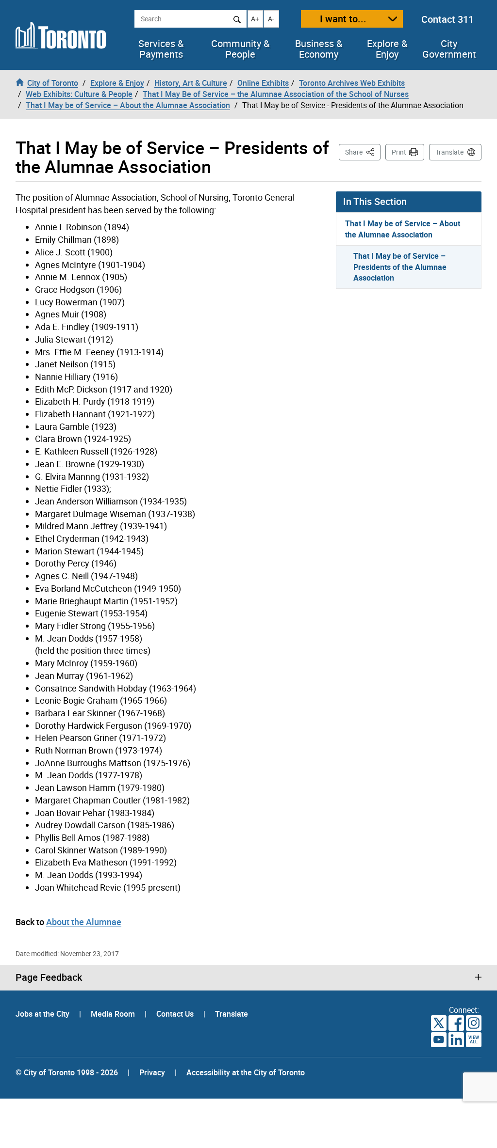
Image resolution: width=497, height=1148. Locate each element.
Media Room (114, 1013)
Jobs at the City (43, 1013)
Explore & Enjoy (387, 49)
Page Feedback (49, 977)
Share (363, 152)
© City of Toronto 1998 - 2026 (67, 1072)
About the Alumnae (83, 922)
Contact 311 (447, 19)
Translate (449, 152)
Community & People (240, 49)
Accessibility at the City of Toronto (245, 1072)
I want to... (343, 18)
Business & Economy (318, 49)
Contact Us (176, 1013)
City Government (449, 49)
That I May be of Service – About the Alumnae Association (402, 229)
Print (399, 152)
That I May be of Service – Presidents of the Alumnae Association (400, 267)
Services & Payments (160, 49)
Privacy (152, 1072)
